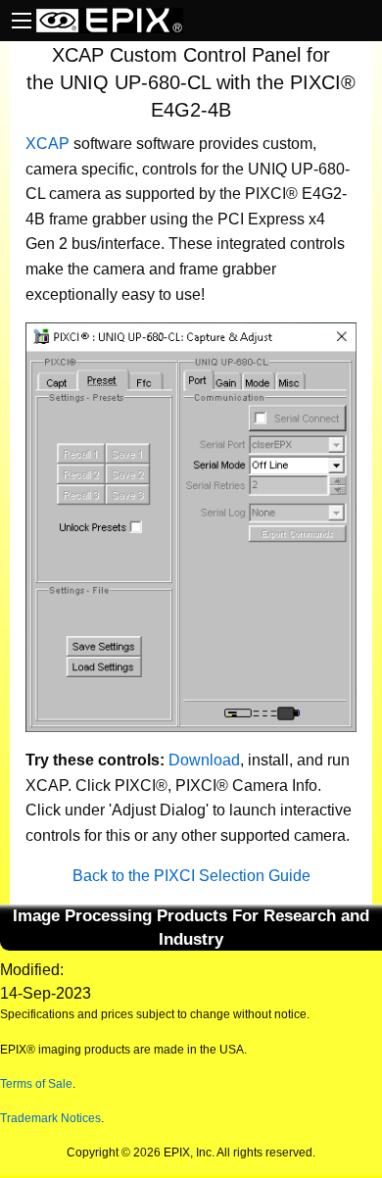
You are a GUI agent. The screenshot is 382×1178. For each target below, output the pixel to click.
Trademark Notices (50, 1118)
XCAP (47, 143)
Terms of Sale (36, 1084)
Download (204, 760)
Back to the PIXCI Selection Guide (191, 875)
